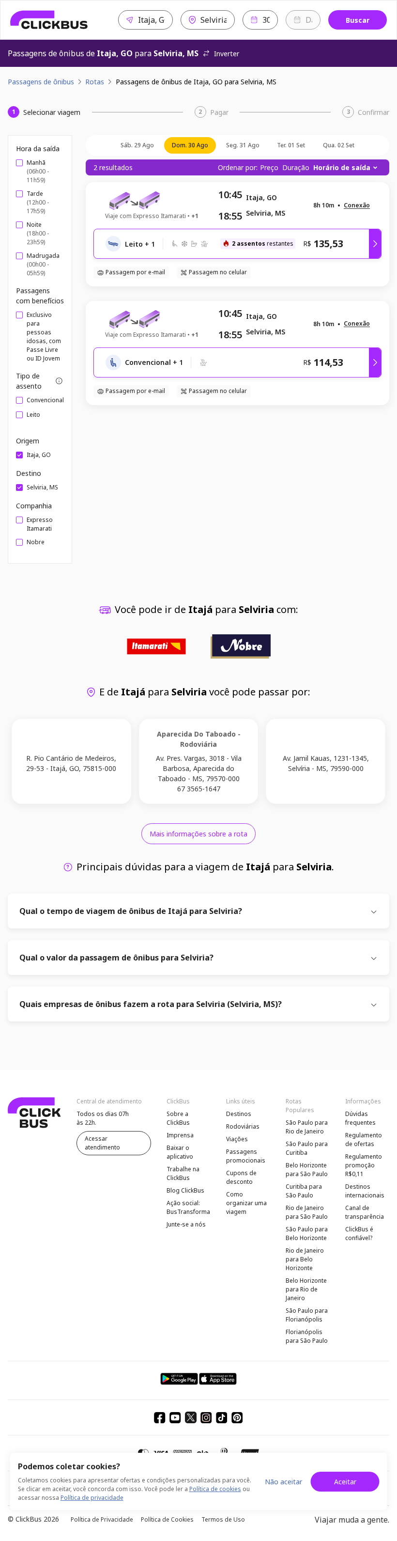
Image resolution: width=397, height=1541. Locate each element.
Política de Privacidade (102, 1519)
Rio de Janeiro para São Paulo (307, 1212)
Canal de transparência (364, 1212)
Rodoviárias (243, 1126)
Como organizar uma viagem (246, 1203)
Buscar (357, 20)
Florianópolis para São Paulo (307, 1336)
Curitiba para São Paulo (304, 1190)
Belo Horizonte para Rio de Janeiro (306, 1289)
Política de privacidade (92, 1498)
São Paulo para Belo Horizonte (307, 1233)
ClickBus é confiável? (359, 1233)
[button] (357, 206)
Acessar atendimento (102, 1142)
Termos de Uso (223, 1519)
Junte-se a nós (186, 1224)
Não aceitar (283, 1481)
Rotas (94, 81)
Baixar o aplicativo (180, 1152)
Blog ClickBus (185, 1190)
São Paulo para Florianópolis (307, 1314)
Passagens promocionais (245, 1156)
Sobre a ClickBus (178, 1118)
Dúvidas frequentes (360, 1118)
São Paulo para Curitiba (307, 1148)
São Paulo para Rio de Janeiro (307, 1126)
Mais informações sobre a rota (198, 833)
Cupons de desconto (241, 1177)
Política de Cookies (167, 1519)
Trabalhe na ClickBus (183, 1173)
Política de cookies (215, 1489)
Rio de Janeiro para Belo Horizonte (305, 1259)
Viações (237, 1139)
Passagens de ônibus (41, 81)
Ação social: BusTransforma (188, 1207)
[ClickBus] (49, 20)
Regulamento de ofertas (363, 1139)
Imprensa (180, 1135)
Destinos (238, 1114)
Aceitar (345, 1481)
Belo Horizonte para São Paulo (307, 1169)
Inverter (226, 53)
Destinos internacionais (364, 1190)
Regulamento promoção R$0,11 (363, 1165)
